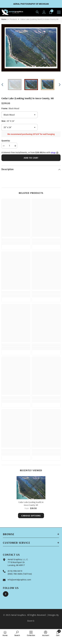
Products (13, 19)
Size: (8, 121)
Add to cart (31, 157)
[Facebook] (5, 594)
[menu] (59, 12)
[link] (16, 239)
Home (3, 19)
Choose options (31, 515)
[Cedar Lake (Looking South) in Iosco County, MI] (31, 487)
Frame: (10, 108)
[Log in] (44, 12)
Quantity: (5, 140)
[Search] (37, 12)
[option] (31, 47)
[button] (2, 84)
